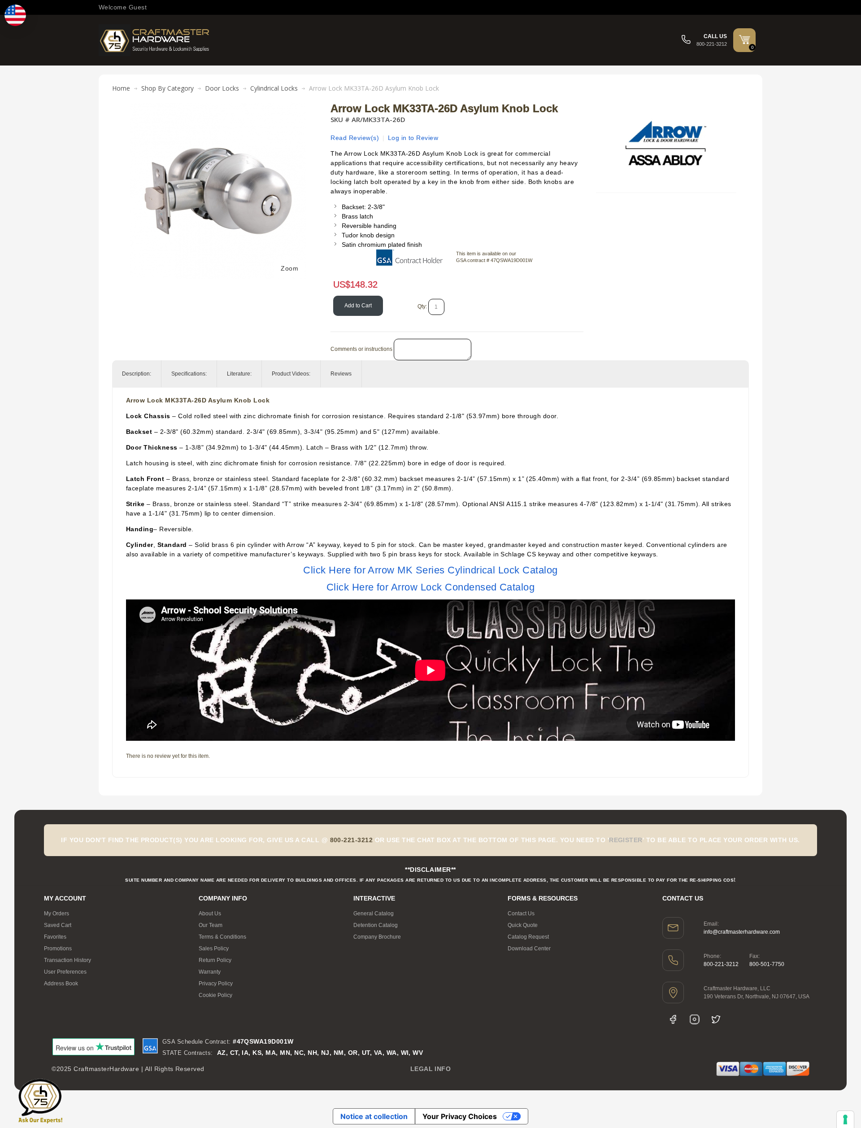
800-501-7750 (766, 964)
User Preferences (65, 972)
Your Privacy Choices (459, 1116)
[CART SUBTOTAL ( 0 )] (744, 39)
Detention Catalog (375, 925)
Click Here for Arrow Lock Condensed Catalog (430, 587)
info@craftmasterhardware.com (742, 932)
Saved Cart (57, 925)
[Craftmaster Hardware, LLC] (155, 40)
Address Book (61, 983)
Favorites (55, 937)
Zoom (289, 268)
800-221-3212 (721, 964)
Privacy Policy (216, 983)
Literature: (239, 374)
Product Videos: (291, 374)
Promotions (58, 948)
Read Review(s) (354, 137)
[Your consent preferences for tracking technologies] (845, 1119)
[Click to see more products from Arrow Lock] (666, 143)
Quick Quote (523, 925)
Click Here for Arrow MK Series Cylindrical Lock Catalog (430, 570)
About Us (210, 913)
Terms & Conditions (222, 937)
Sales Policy (214, 948)
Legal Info (430, 1068)
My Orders (56, 913)
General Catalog (373, 913)
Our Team (210, 925)
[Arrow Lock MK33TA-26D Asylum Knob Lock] (218, 107)
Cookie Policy (215, 995)
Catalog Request (528, 937)
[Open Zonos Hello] (15, 15)
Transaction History (67, 960)
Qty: (422, 306)
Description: (136, 374)
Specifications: (189, 374)
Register (626, 840)
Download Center (529, 948)
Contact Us (521, 913)
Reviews (341, 374)
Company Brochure (377, 937)
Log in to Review (413, 137)
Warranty (210, 972)
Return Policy (215, 960)
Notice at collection (374, 1116)
